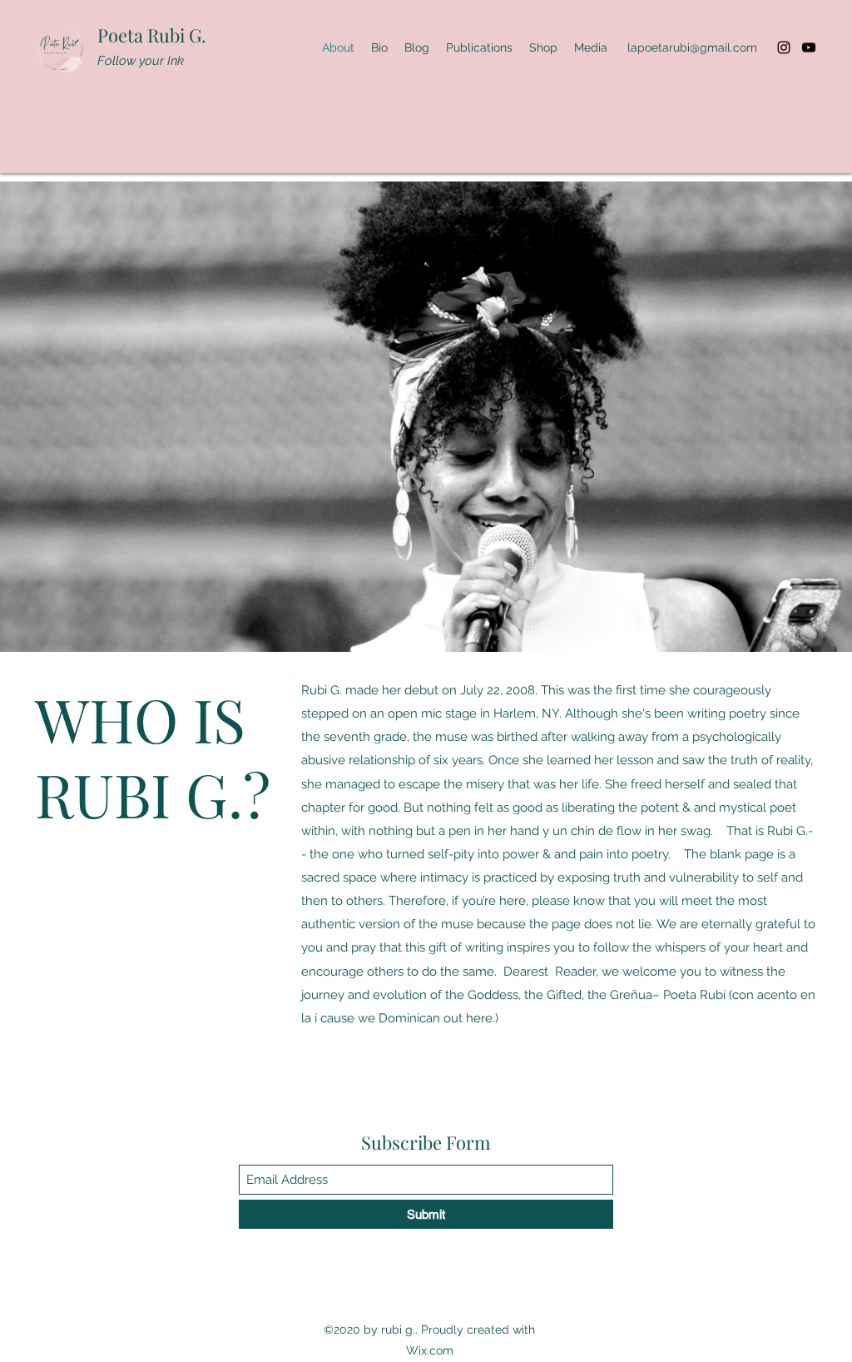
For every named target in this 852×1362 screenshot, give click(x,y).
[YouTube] (808, 47)
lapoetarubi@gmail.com (692, 47)
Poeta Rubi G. (151, 34)
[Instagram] (783, 47)
